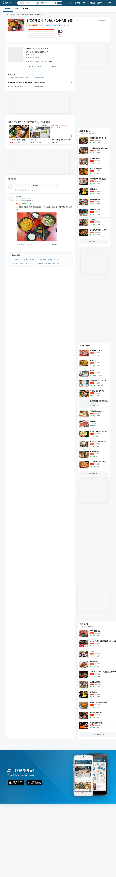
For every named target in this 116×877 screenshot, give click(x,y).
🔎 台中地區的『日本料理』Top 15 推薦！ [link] (50, 259)
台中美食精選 (33, 25)
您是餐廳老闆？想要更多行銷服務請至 (39, 61)
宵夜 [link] (55, 25)
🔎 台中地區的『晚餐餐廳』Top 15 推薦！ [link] (49, 263)
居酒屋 (19, 14)
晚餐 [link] (60, 25)
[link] (98, 142)
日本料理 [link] (48, 25)
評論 (16, 8)
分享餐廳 (53, 66)
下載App (85, 3)
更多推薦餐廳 (93, 473)
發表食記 (77, 3)
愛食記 (8, 14)
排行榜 (109, 3)
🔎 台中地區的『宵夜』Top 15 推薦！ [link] (22, 263)
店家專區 (100, 3)
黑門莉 (18, 196)
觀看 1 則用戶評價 (36, 66)
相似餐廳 (25, 8)
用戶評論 (12, 178)
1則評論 (60, 36)
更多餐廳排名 (93, 241)
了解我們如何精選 (38, 77)
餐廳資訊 (8, 8)
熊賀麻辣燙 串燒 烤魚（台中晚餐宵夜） (50, 20)
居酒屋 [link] (41, 25)
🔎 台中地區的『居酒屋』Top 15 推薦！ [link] (23, 259)
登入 (71, 3)
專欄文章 (92, 3)
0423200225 (35, 57)
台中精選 (13, 14)
